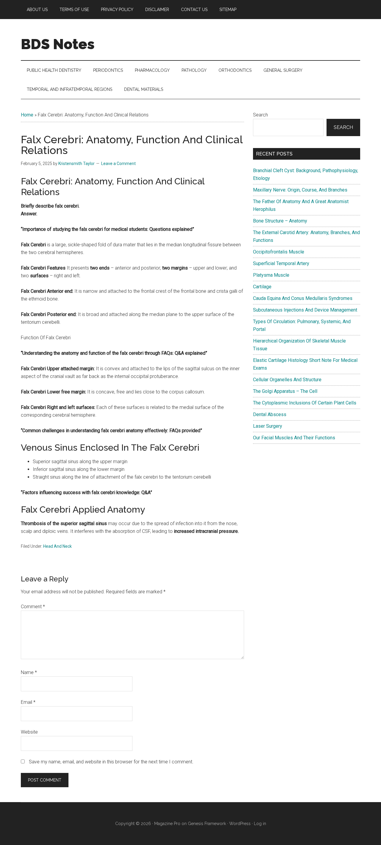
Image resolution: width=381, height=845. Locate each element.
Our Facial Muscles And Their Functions (294, 438)
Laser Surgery (267, 426)
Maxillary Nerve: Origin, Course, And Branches (300, 190)
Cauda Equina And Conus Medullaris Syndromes (302, 298)
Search (260, 115)
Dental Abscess (269, 414)
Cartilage (262, 287)
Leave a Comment (118, 163)
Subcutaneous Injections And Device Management (305, 310)
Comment (33, 606)
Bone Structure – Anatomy (280, 221)
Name (29, 672)
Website (29, 732)
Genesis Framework (207, 823)
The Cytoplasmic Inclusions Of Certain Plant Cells (304, 403)
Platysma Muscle (271, 275)
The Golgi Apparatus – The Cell (285, 391)
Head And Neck (57, 546)
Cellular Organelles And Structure (287, 379)
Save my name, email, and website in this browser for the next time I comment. (111, 762)
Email (28, 702)
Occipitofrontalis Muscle (278, 252)
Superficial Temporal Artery (281, 263)
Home (27, 115)
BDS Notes (58, 44)
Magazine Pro (167, 823)
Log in (260, 823)
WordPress (240, 823)
